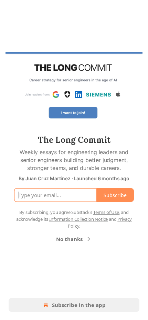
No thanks (69, 239)
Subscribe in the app (79, 304)
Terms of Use (106, 212)
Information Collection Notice (78, 219)
